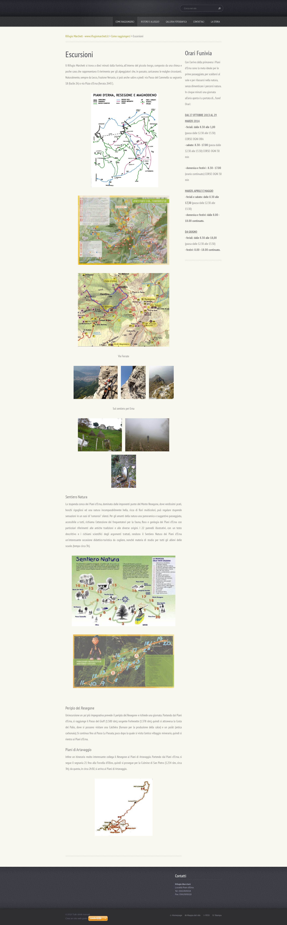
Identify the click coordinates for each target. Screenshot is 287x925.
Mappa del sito (193, 915)
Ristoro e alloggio (150, 21)
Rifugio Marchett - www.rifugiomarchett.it (87, 36)
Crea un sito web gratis (76, 918)
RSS (207, 915)
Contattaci (198, 21)
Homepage (177, 915)
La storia (215, 21)
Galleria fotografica (176, 21)
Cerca (219, 8)
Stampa (218, 915)
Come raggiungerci (125, 21)
